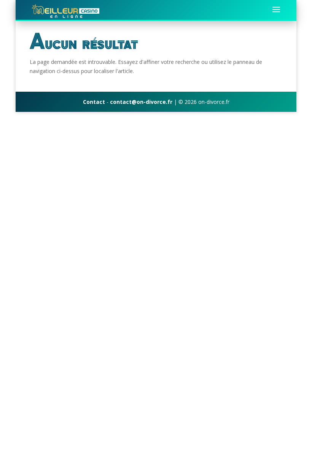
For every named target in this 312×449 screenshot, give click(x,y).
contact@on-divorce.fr (141, 101)
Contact (94, 101)
